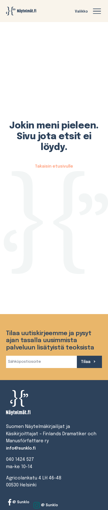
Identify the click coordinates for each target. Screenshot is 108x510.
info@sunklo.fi (21, 448)
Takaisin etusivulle (54, 166)
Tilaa (86, 362)
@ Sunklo (20, 502)
